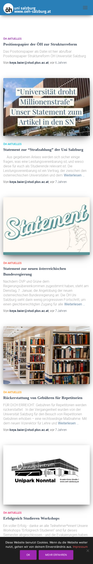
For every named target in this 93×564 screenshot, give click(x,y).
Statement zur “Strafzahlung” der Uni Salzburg (43, 149)
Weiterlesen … (74, 175)
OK (28, 554)
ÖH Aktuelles (12, 38)
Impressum (80, 546)
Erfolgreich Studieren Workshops (31, 518)
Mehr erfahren (56, 554)
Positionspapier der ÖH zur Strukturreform (40, 44)
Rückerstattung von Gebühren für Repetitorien (42, 398)
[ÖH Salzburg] (27, 7)
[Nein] (87, 550)
